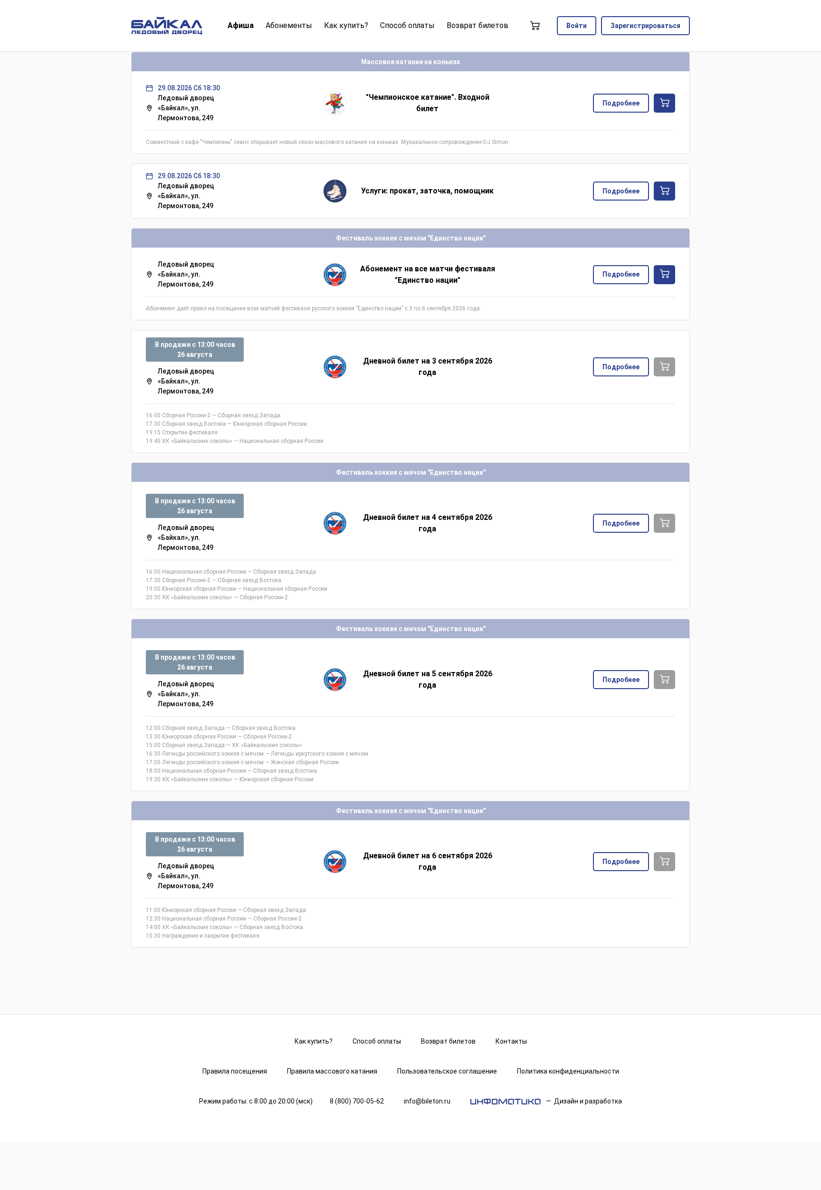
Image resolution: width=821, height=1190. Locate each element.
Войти (576, 25)
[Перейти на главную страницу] (166, 26)
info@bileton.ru (427, 1101)
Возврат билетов (448, 1041)
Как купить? (314, 1041)
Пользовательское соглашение (447, 1071)
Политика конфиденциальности (568, 1071)
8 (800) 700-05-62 (357, 1101)
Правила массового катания (332, 1071)
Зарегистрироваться (645, 25)
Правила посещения (234, 1071)
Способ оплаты (377, 1041)
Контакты (511, 1041)
